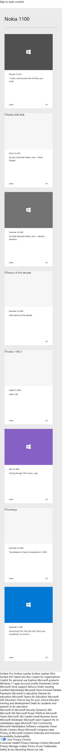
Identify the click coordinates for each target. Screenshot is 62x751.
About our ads (35, 749)
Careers (12, 729)
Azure (54, 716)
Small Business (41, 716)
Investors (28, 732)
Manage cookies (18, 746)
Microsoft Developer (11, 719)
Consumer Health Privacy (14, 742)
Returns (32, 686)
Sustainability (21, 736)
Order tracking (45, 686)
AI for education (18, 706)
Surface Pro (6, 673)
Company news (45, 729)
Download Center (49, 683)
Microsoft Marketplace (12, 726)
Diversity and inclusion (47, 732)
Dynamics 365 (44, 709)
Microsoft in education (25, 693)
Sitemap (34, 742)
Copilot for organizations (45, 676)
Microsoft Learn (33, 719)
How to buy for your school (32, 699)
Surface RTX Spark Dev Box (15, 676)
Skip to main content (12, 1)
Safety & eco (7, 749)
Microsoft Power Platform (30, 713)
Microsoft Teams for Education (29, 696)
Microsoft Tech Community (36, 723)
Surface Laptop (22, 673)
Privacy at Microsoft (11, 732)
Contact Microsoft (50, 742)
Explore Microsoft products (43, 680)
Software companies (37, 726)
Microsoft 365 (7, 713)
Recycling (20, 749)
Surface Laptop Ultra (43, 673)
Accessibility (7, 736)
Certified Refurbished (12, 690)
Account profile (29, 683)
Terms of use (35, 746)
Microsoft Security (25, 709)
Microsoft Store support (13, 686)
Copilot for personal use (13, 680)
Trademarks (50, 746)
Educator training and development (29, 701)
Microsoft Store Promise (38, 690)
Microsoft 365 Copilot (20, 716)
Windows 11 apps (10, 683)
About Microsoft (26, 729)
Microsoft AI (7, 709)
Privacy (4, 746)
